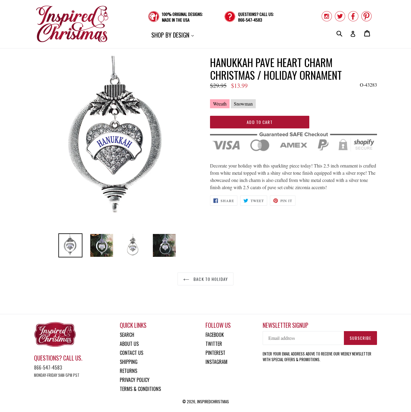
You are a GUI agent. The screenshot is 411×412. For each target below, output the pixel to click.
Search (127, 334)
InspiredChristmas (213, 401)
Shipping (129, 361)
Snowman (243, 103)
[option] (70, 245)
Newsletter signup (285, 325)
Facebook (215, 334)
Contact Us (131, 352)
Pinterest (215, 352)
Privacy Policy (135, 379)
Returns (128, 370)
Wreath (220, 103)
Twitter (214, 343)
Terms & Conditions (140, 388)
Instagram (216, 361)
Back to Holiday (210, 279)
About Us (129, 343)
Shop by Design (174, 34)
